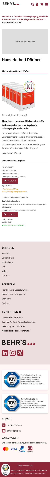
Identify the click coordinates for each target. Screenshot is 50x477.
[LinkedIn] (5, 352)
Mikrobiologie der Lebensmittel (16, 330)
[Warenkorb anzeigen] (41, 4)
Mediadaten (7, 262)
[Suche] (32, 4)
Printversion (7, 166)
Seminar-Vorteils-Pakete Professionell (19, 322)
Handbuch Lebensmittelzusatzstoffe (23, 121)
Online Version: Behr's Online (15, 197)
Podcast (5, 303)
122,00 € (12, 214)
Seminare (6, 298)
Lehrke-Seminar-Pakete (12, 317)
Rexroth (15, 115)
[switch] (5, 473)
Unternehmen (8, 257)
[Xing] (20, 352)
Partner (5, 275)
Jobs (4, 266)
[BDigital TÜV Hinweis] (25, 379)
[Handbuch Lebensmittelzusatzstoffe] (18, 96)
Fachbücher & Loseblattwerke (15, 289)
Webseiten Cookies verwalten (35, 473)
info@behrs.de (14, 430)
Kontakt (5, 253)
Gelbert (6, 115)
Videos (5, 271)
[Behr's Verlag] (11, 3)
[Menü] (46, 4)
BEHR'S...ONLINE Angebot (13, 294)
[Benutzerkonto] (37, 4)
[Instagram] (13, 352)
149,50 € (11, 181)
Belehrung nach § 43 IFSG (13, 326)
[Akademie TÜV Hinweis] (25, 402)
